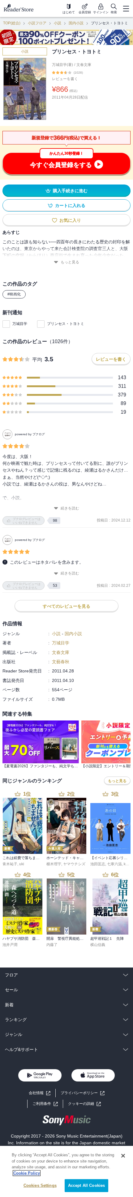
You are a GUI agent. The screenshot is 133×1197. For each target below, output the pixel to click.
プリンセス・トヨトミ (65, 324)
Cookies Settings (40, 1185)
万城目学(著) (62, 65)
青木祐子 (9, 864)
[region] (66, 1171)
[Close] (123, 1156)
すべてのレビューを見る (66, 606)
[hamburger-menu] (126, 9)
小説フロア (37, 23)
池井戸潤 (9, 945)
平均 (37, 359)
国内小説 (76, 23)
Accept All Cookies (86, 1185)
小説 (57, 23)
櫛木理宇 (53, 864)
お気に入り (70, 220)
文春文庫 (83, 65)
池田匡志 (97, 864)
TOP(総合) (11, 23)
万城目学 (19, 324)
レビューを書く (65, 79)
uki (21, 864)
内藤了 (52, 945)
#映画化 (14, 294)
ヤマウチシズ (74, 864)
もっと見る (70, 262)
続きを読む (70, 508)
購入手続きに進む (70, 190)
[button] (84, 1104)
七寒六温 (114, 864)
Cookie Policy (26, 1173)
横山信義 (97, 945)
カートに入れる (70, 205)
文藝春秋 (60, 661)
